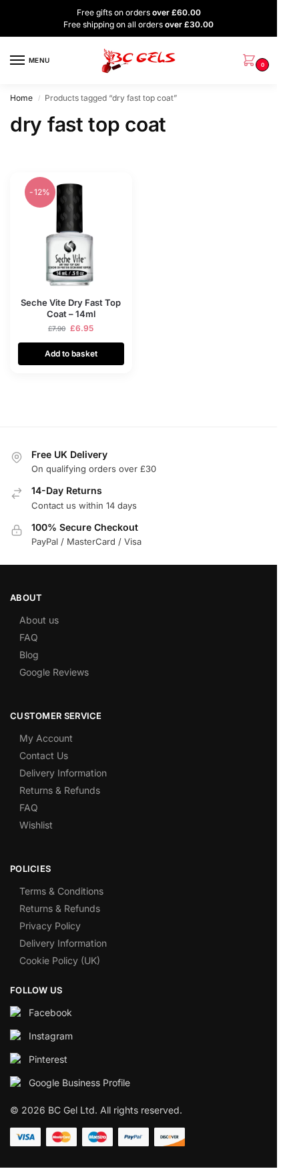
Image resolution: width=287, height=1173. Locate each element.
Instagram (51, 1035)
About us (39, 620)
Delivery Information (63, 772)
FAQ (28, 637)
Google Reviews (54, 672)
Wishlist (36, 825)
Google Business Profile (79, 1082)
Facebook (50, 1012)
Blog (29, 654)
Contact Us (43, 755)
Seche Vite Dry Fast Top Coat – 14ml (71, 308)
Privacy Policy (50, 925)
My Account (46, 738)
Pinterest (48, 1059)
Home (21, 98)
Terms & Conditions (61, 891)
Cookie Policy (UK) (59, 960)
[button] (251, 61)
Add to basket (71, 353)
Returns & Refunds (59, 790)
